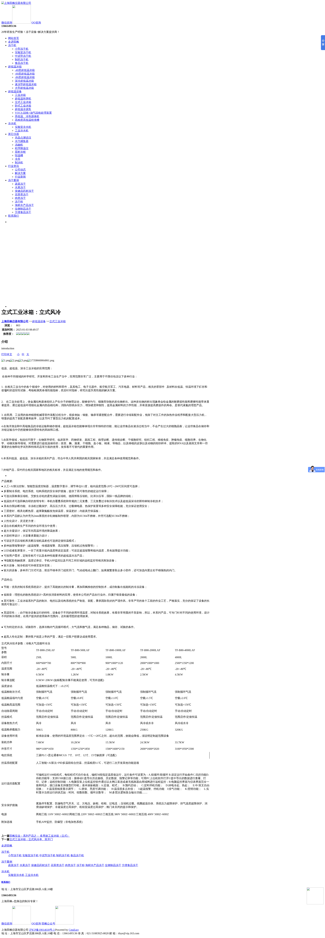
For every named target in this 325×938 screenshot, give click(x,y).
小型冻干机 (21, 48)
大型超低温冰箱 (24, 87)
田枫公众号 (48, 923)
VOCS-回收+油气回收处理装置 (33, 112)
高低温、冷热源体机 (27, 116)
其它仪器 (13, 134)
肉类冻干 (20, 198)
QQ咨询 (36, 22)
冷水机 (12, 123)
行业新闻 (20, 176)
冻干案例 (13, 180)
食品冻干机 (21, 63)
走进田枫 (13, 41)
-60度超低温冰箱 (25, 73)
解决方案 (20, 173)
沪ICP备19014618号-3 (42, 929)
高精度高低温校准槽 (27, 119)
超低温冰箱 (15, 66)
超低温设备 (15, 91)
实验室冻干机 (23, 52)
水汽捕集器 (21, 141)
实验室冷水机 (23, 127)
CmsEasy (74, 929)
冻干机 (12, 45)
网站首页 (13, 38)
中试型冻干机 (23, 55)
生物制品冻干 (23, 208)
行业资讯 (13, 166)
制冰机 (19, 162)
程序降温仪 (21, 148)
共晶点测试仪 (23, 137)
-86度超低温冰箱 (25, 77)
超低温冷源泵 (23, 109)
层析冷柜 (20, 151)
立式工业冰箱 (23, 102)
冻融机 (19, 144)
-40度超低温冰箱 (25, 70)
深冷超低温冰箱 (24, 80)
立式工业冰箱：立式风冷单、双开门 (31, 839)
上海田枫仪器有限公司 (14, 321)
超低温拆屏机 (23, 98)
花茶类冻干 (21, 194)
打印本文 (6, 354)
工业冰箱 (20, 95)
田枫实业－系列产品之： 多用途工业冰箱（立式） (39, 835)
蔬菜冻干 (20, 183)
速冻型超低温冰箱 (26, 84)
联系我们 (13, 215)
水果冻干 (20, 187)
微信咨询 (6, 22)
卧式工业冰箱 (23, 105)
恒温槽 (19, 155)
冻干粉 (19, 201)
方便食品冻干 (23, 212)
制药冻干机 (21, 59)
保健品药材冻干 (24, 190)
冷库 (17, 158)
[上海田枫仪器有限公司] (16, 3)
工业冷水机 (21, 130)
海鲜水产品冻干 (24, 205)
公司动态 (20, 169)
